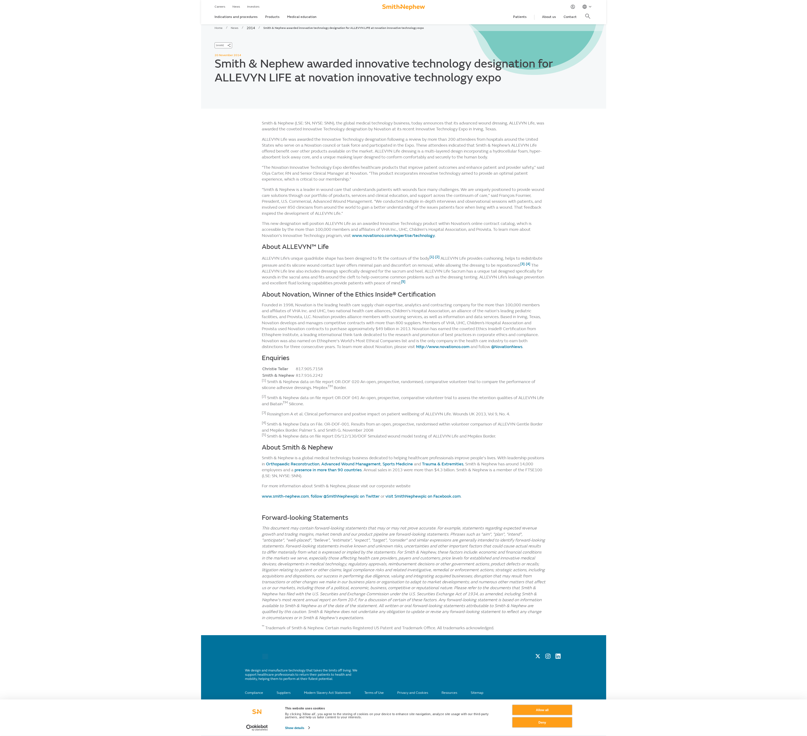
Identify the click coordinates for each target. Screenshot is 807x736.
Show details (294, 728)
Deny (542, 722)
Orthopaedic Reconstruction (292, 464)
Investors (253, 6)
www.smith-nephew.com (285, 496)
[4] (528, 264)
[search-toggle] (588, 18)
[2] (437, 257)
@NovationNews (506, 346)
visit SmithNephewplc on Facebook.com (423, 496)
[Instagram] (547, 657)
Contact (570, 17)
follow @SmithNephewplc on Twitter (345, 496)
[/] (265, 658)
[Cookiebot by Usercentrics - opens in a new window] (256, 728)
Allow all (542, 710)
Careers (220, 6)
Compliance (254, 693)
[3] (522, 264)
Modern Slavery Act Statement (327, 693)
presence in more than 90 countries (328, 470)
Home (219, 28)
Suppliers (284, 693)
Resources (449, 693)
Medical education (301, 17)
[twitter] (537, 657)
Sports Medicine (398, 464)
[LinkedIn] (558, 657)
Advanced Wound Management (351, 464)
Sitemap (477, 693)
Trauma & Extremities (442, 464)
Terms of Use (374, 693)
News (236, 6)
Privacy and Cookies (412, 693)
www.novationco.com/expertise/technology (393, 235)
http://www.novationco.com (442, 346)
